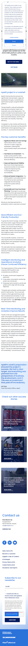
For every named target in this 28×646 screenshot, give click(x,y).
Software (14, 67)
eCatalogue (6, 559)
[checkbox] (14, 596)
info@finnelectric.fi (7, 525)
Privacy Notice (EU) (8, 562)
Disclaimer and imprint (9, 568)
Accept (14, 41)
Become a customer (8, 554)
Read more (7, 427)
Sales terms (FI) (7, 551)
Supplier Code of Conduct (10, 556)
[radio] (14, 596)
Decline (14, 45)
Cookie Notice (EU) (8, 565)
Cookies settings (14, 37)
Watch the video (13, 62)
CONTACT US (6, 529)
